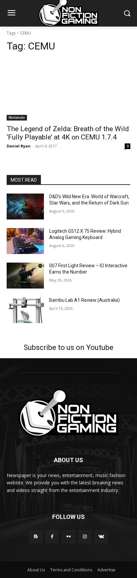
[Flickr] (68, 536)
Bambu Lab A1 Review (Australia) (84, 300)
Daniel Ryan (19, 145)
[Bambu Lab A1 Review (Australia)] (25, 310)
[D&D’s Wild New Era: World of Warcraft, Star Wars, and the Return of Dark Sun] (25, 206)
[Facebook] (52, 536)
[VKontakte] (101, 536)
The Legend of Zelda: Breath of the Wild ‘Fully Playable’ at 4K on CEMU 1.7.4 (68, 133)
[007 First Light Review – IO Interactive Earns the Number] (25, 276)
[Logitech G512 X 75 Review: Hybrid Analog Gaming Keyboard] (25, 241)
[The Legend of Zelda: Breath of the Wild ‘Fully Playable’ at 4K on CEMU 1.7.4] (68, 90)
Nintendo (17, 117)
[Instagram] (84, 536)
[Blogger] (35, 536)
